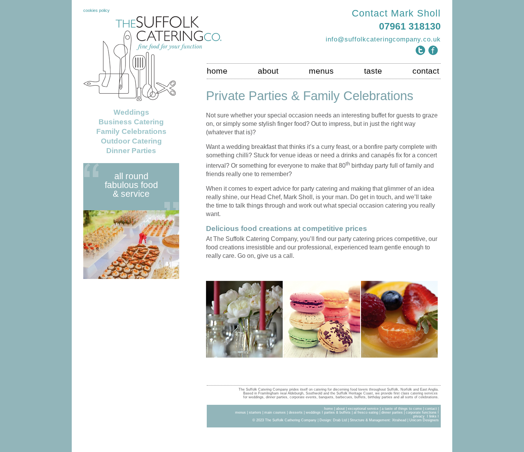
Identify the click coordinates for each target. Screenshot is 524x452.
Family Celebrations (131, 131)
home (217, 71)
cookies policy (96, 10)
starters (255, 412)
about (268, 71)
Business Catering (131, 122)
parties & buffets (337, 412)
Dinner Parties (131, 151)
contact (425, 71)
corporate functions (421, 412)
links (433, 416)
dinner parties (392, 412)
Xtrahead (399, 420)
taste (373, 71)
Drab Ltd (340, 420)
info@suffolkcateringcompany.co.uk (383, 39)
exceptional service (363, 409)
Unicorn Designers (424, 420)
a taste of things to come (402, 409)
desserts (296, 412)
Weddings (131, 112)
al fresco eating (366, 412)
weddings (313, 412)
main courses (275, 412)
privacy (419, 416)
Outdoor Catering (131, 141)
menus (321, 71)
